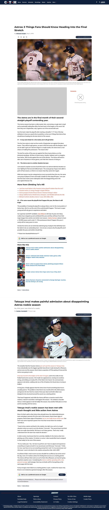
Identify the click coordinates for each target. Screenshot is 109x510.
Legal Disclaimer (22, 502)
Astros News (25, 290)
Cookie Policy (88, 499)
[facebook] (96, 2)
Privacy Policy (57, 499)
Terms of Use (72, 499)
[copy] (26, 37)
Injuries (49, 2)
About (19, 496)
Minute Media (9, 505)
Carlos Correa (52, 218)
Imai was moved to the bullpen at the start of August (32, 376)
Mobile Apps (87, 496)
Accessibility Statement (40, 502)
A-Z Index (56, 502)
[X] (99, 2)
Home (19, 290)
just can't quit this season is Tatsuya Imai (52, 366)
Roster (43, 2)
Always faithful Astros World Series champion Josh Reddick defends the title (41, 195)
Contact (55, 496)
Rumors (24, 2)
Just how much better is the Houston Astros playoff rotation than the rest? (41, 188)
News (19, 2)
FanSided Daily (21, 499)
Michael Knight (21, 33)
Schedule (30, 2)
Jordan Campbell (21, 311)
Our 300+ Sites (72, 496)
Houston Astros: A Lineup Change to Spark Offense (34, 190)
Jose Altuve (41, 214)
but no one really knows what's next (53, 418)
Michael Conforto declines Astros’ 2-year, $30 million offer (36, 197)
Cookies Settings (73, 502)
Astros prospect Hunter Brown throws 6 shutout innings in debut (38, 192)
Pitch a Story (37, 499)
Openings (36, 496)
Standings (37, 2)
